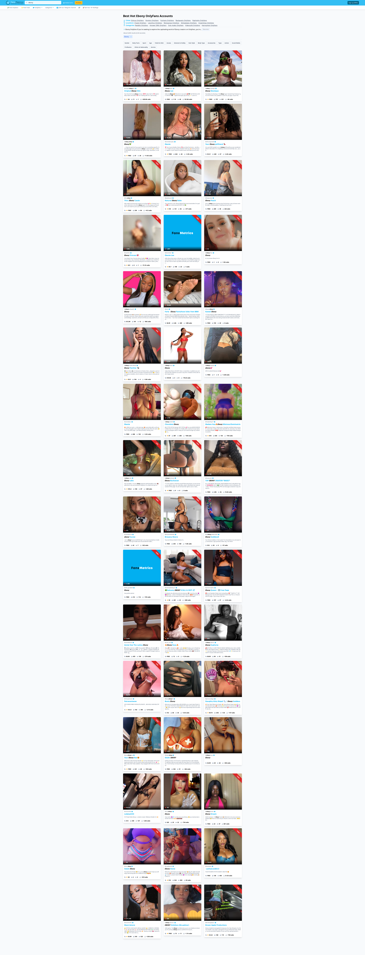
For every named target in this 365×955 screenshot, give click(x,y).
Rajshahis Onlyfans (199, 20)
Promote (78, 3)
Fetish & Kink (159, 43)
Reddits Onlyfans (141, 25)
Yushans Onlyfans (167, 20)
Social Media (236, 43)
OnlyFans (37, 7)
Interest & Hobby (179, 43)
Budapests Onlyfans (183, 20)
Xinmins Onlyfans (152, 20)
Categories (48, 7)
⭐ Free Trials (25, 7)
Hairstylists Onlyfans (209, 25)
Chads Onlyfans (140, 23)
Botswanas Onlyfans (171, 23)
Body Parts (136, 43)
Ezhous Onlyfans (137, 20)
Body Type (201, 43)
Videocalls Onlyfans (192, 25)
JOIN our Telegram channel (67, 7)
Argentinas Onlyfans (206, 23)
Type (220, 43)
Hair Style (191, 43)
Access (169, 43)
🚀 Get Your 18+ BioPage (90, 7)
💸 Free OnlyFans (12, 7)
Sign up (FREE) (353, 3)
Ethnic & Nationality (141, 47)
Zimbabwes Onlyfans (189, 23)
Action (227, 43)
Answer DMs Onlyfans (158, 25)
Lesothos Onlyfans (155, 23)
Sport (144, 43)
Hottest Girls (69, 3)
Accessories (211, 43)
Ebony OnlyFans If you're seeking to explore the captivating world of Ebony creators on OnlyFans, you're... (167, 29)
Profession (128, 47)
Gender (127, 43)
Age (150, 43)
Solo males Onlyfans (176, 25)
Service (153, 47)
